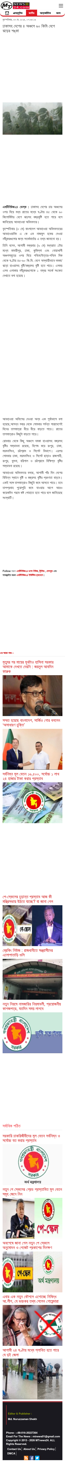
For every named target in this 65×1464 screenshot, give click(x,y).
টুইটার (42, 571)
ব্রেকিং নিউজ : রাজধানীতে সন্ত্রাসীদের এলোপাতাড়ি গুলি (28, 952)
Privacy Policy (46, 1449)
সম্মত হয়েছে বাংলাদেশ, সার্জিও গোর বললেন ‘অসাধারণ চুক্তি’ (31, 722)
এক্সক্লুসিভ (18, 13)
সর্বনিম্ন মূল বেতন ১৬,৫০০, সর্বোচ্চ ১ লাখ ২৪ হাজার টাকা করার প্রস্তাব (31, 776)
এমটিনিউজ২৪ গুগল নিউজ (27, 571)
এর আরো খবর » (7, 653)
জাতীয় (31, 13)
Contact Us (14, 1449)
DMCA (11, 1453)
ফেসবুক (49, 571)
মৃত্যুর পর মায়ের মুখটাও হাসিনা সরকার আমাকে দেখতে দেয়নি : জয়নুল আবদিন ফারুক (28, 666)
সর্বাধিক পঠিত (11, 1125)
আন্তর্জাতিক (45, 13)
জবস (58, 13)
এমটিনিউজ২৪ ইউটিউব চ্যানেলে (30, 575)
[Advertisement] (32, 67)
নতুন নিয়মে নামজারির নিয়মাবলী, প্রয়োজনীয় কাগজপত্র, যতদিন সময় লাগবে (32, 1006)
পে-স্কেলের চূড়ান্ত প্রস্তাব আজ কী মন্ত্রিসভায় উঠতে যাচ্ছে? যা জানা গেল (28, 898)
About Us (29, 1449)
